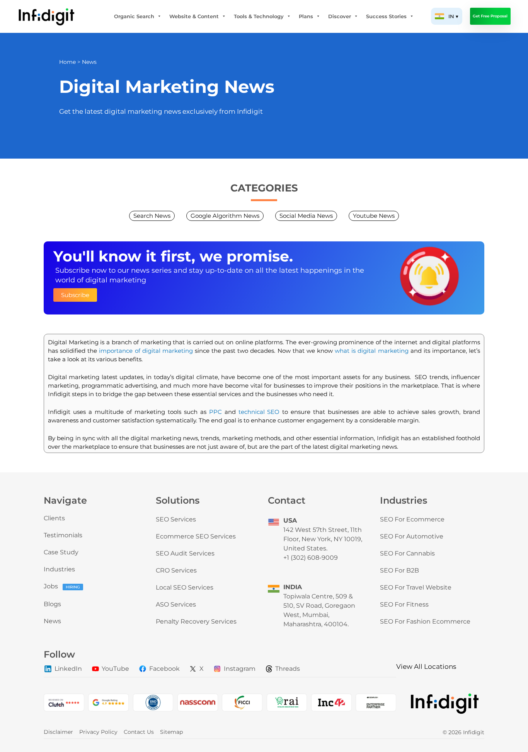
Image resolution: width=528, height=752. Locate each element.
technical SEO (259, 411)
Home (67, 61)
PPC (215, 411)
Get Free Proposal (490, 16)
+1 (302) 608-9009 (310, 557)
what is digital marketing (371, 350)
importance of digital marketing (145, 350)
